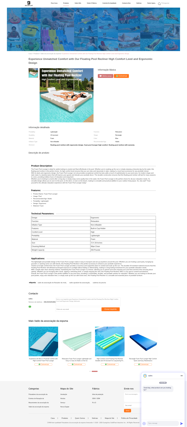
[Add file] (144, 423)
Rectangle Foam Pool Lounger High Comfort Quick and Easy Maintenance (143, 359)
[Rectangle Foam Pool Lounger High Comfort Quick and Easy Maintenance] (143, 341)
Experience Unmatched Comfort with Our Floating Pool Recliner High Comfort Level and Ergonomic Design (95, 53)
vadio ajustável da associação (79, 282)
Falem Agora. (151, 3)
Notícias (139, 3)
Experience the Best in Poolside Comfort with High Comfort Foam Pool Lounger (43, 359)
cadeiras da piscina (99, 282)
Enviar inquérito (111, 309)
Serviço (62, 402)
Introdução (63, 394)
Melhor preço (107, 76)
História (62, 398)
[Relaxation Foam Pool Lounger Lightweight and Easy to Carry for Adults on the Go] (76, 341)
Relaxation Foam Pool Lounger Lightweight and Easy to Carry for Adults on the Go (76, 359)
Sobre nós (78, 3)
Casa (53, 418)
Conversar (122, 76)
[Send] (181, 423)
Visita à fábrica (92, 3)
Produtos (66, 3)
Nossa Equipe (64, 407)
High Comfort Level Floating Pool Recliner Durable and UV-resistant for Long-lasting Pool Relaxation (109, 360)
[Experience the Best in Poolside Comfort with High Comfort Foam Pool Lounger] (43, 341)
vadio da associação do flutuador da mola (52, 282)
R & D (94, 402)
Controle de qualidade (109, 3)
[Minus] (181, 375)
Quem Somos (80, 418)
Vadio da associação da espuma (39, 407)
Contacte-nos (126, 3)
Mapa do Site (109, 418)
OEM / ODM (96, 398)
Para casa (54, 3)
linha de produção (97, 394)
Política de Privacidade (129, 418)
